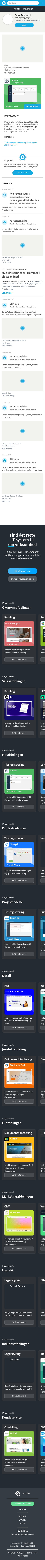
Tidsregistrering (14, 764)
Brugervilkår (14, 1546)
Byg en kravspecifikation (22, 579)
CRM (7, 1206)
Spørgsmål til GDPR (28, 1546)
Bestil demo (23, 172)
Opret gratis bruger (22, 1503)
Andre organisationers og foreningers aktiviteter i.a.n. (20, 144)
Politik (22, 1523)
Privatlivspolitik (28, 1543)
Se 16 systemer (18, 1101)
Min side (17, 9)
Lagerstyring (12, 1280)
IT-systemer (28, 9)
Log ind (22, 1509)
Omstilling (11, 1427)
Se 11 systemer (18, 1248)
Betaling (9, 617)
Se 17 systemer (18, 806)
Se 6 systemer (18, 1322)
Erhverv (22, 1520)
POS (7, 985)
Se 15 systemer (18, 1027)
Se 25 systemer (18, 1469)
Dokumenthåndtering (18, 1059)
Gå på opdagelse (22, 571)
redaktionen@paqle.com (22, 1535)
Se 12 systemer (18, 659)
